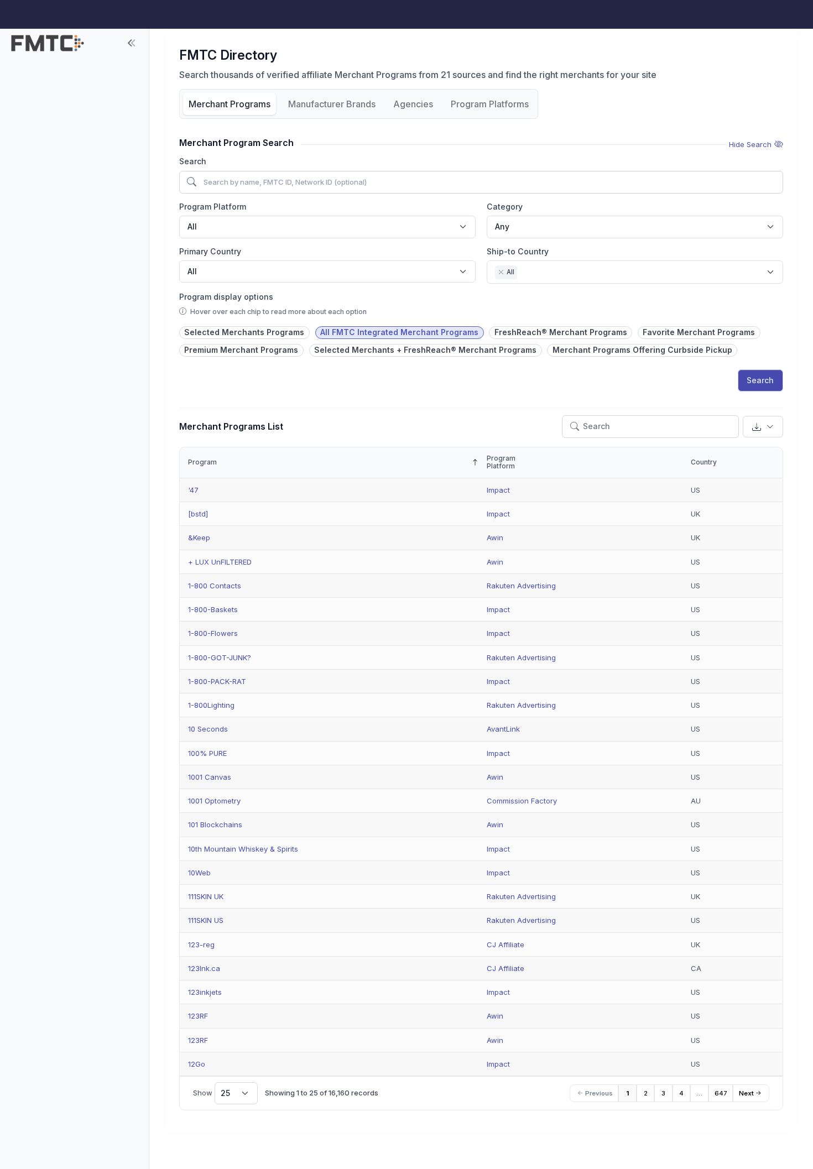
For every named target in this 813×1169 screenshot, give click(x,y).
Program (202, 462)
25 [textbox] (225, 1093)
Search (192, 161)
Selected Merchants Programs (244, 332)
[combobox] (327, 227)
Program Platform (212, 206)
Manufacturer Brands (332, 103)
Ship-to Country (518, 251)
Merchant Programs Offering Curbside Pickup (642, 349)
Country (704, 462)
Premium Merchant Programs (241, 349)
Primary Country (210, 251)
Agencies (413, 103)
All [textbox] (192, 226)
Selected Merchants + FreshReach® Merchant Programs (425, 349)
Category (505, 206)
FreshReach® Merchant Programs (560, 332)
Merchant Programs (229, 103)
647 (721, 1093)
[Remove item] (501, 272)
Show (211, 1093)
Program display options (226, 296)
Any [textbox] (502, 226)
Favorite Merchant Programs (699, 332)
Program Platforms (490, 103)
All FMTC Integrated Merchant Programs (399, 332)
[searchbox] (523, 273)
